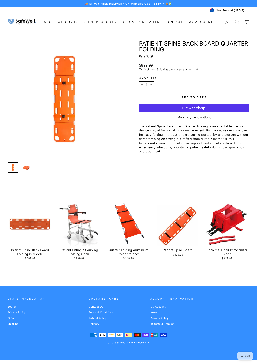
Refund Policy (97, 318)
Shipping (162, 69)
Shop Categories (61, 22)
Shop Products (100, 22)
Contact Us (96, 306)
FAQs (11, 318)
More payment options (194, 117)
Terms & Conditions (101, 312)
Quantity (148, 77)
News (153, 312)
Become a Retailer (141, 22)
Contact (174, 22)
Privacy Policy (17, 312)
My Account (201, 22)
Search (12, 306)
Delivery (94, 323)
